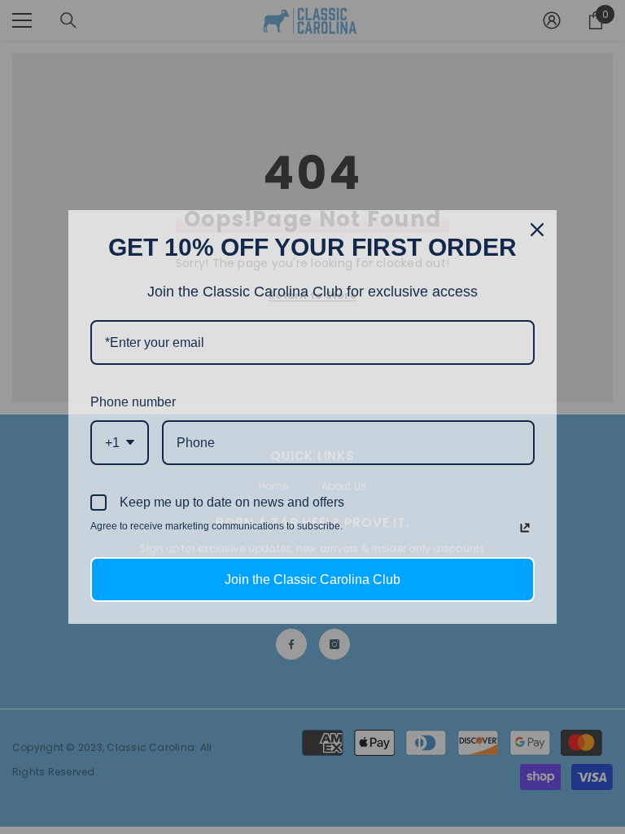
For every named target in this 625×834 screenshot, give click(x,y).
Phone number (133, 402)
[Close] (537, 229)
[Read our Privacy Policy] (525, 528)
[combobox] (119, 442)
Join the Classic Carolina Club (312, 579)
